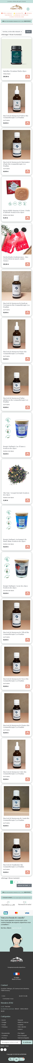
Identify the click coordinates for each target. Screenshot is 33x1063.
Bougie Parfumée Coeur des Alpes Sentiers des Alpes (15, 587)
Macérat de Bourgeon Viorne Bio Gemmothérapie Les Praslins (14, 353)
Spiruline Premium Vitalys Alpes (14, 71)
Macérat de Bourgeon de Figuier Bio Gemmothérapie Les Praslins (16, 726)
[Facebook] (1, 1049)
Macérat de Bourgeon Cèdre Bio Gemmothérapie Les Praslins (14, 773)
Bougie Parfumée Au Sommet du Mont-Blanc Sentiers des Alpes (14, 540)
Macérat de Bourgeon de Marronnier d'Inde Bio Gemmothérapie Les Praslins (16, 164)
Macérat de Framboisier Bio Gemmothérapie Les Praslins (13, 866)
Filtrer (28, 32)
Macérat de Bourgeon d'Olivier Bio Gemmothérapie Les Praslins (15, 117)
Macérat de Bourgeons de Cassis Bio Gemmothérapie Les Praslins (16, 819)
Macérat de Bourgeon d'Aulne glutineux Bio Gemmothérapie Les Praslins (15, 400)
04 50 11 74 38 (16, 928)
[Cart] (22, 1059)
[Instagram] (5, 1049)
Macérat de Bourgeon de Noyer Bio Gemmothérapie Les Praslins (15, 680)
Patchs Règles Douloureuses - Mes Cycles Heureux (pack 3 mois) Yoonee (15, 259)
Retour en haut (24, 885)
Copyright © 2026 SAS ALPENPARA (16, 1054)
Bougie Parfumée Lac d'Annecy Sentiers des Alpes (14, 447)
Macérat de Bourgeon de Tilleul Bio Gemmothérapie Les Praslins (16, 633)
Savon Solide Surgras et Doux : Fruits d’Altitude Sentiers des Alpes (16, 211)
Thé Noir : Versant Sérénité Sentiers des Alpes (16, 494)
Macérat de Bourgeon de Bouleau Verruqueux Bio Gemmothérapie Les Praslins (16, 305)
